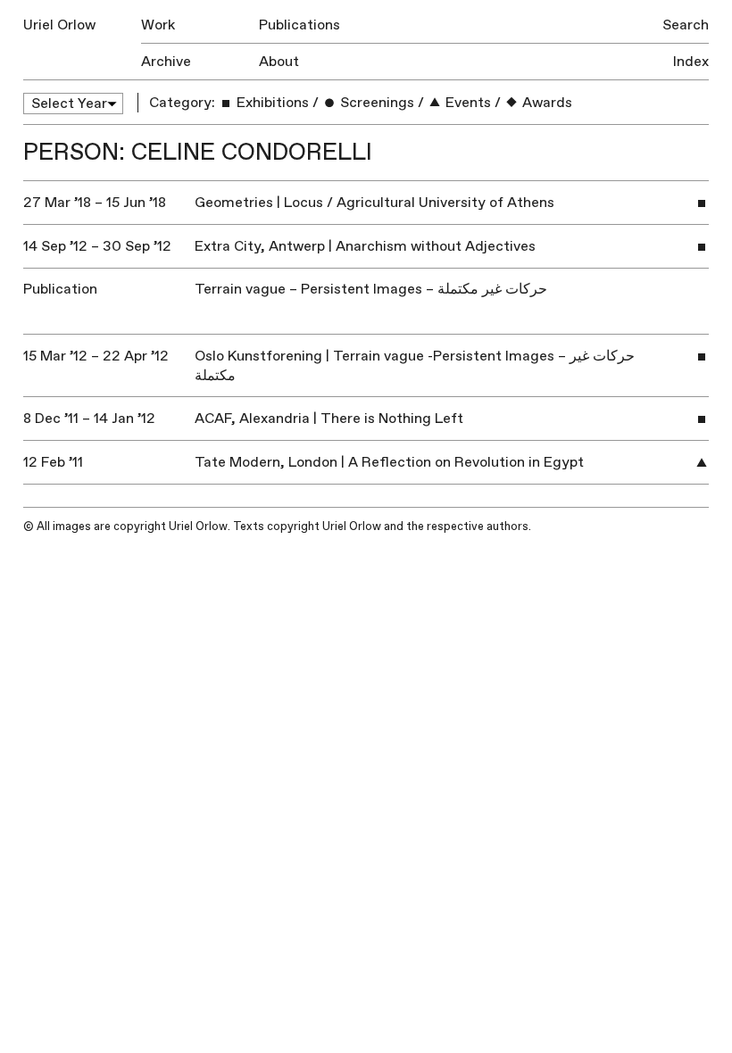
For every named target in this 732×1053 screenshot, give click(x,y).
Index (691, 61)
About (279, 61)
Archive (166, 61)
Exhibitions (271, 103)
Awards (545, 103)
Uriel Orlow (59, 25)
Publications (299, 25)
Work (158, 25)
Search (685, 25)
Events (466, 103)
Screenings (375, 103)
